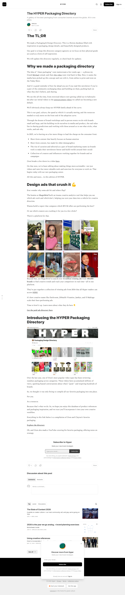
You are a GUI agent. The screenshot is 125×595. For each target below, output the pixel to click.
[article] (62, 514)
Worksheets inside (33, 527)
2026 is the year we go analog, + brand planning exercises (53, 525)
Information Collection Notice (62, 571)
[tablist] (35, 480)
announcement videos (63, 99)
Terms (64, 581)
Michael (36, 75)
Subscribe (108, 4)
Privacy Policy (77, 571)
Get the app (72, 586)
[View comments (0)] (36, 30)
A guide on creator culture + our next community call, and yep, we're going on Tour (53, 513)
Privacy (59, 581)
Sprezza (34, 23)
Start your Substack (57, 586)
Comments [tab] (31, 479)
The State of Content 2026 (39, 509)
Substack (53, 591)
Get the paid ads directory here (40, 310)
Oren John (34, 516)
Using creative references (38, 538)
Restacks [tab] (40, 479)
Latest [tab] (34, 504)
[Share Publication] (101, 4)
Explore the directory (36, 425)
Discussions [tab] (42, 504)
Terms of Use (72, 569)
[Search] (97, 4)
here (57, 161)
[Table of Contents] (2, 297)
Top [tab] (29, 504)
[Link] (24, 35)
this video (58, 75)
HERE (35, 292)
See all (31, 552)
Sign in (118, 4)
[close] (81, 543)
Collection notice (73, 581)
